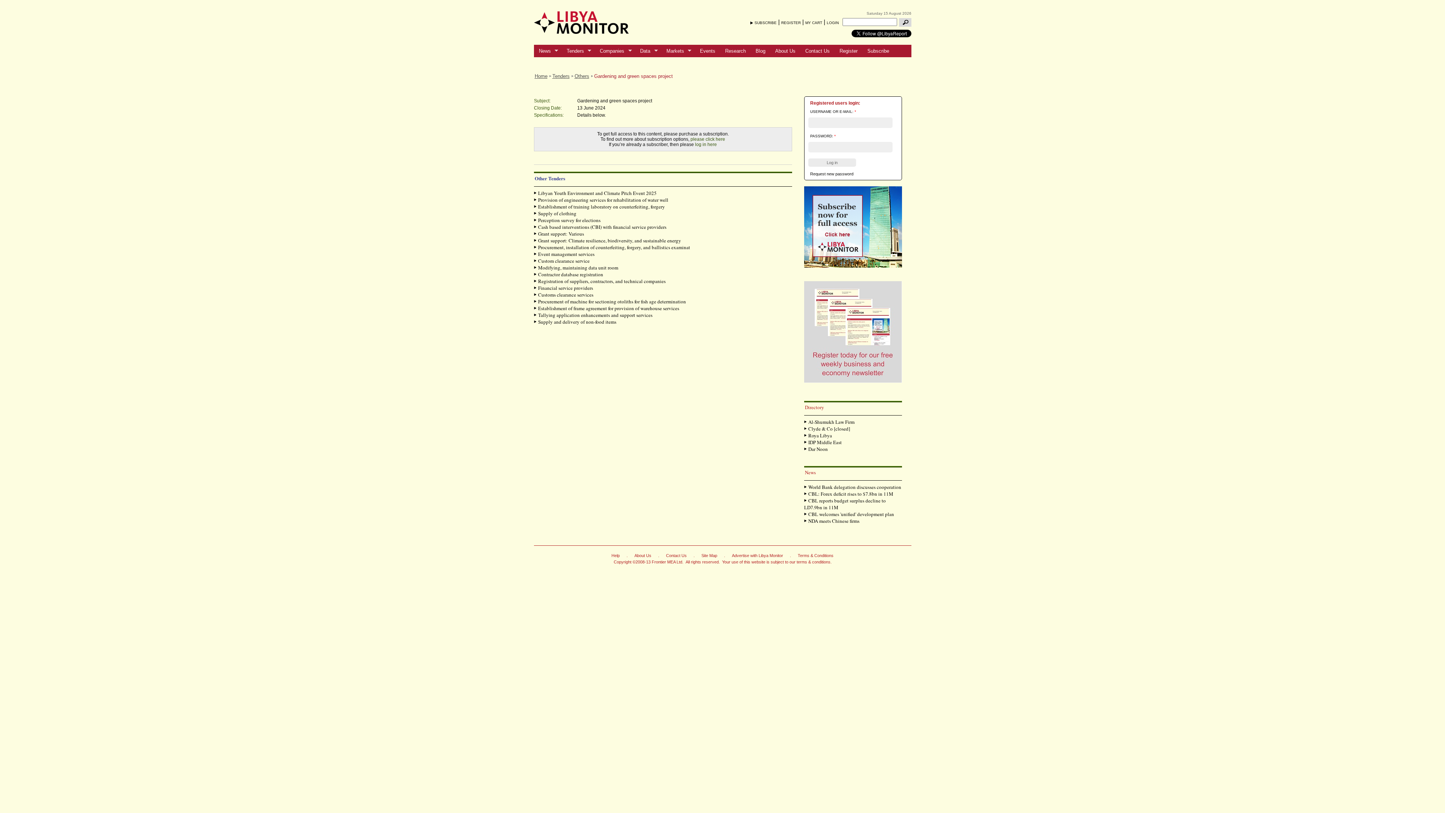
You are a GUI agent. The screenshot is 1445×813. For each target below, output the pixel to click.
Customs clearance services (565, 294)
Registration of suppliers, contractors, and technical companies (602, 281)
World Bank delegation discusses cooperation (854, 487)
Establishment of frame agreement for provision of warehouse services (608, 308)
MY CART (813, 23)
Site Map (709, 555)
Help (615, 555)
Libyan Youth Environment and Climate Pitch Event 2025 (597, 193)
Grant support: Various (561, 233)
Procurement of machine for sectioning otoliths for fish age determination (612, 301)
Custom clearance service (564, 260)
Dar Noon (818, 449)
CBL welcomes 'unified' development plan (851, 514)
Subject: (542, 101)
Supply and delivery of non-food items (577, 321)
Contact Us (817, 51)
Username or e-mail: (833, 112)
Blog (760, 51)
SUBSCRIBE (765, 23)
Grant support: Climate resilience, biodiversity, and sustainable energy (609, 240)
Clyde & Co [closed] (829, 428)
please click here (708, 139)
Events (707, 51)
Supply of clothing (557, 213)
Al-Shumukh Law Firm (831, 422)
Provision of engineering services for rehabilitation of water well (603, 199)
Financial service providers (565, 288)
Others (582, 76)
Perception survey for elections (569, 220)
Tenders (573, 51)
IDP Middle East (825, 442)
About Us (785, 51)
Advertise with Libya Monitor (757, 555)
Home (541, 76)
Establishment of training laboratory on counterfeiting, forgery (601, 206)
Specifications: (549, 115)
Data (642, 51)
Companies (609, 51)
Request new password (831, 174)
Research (735, 51)
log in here (706, 144)
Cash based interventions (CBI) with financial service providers (602, 227)
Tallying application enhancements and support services (595, 315)
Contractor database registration (570, 274)
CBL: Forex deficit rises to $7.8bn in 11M (850, 493)
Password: (823, 136)
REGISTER (791, 23)
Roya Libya (820, 435)
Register (849, 51)
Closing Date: (548, 108)
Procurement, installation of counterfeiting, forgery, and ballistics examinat (614, 247)
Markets (673, 51)
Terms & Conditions (816, 555)
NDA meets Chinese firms (833, 521)
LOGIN (833, 23)
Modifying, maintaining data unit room (578, 267)
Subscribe (878, 51)
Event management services (566, 254)
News (542, 51)
